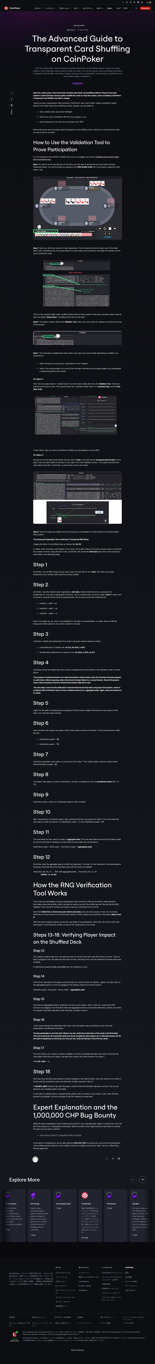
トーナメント (107, 1267)
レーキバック (84, 1273)
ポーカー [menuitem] (38, 8)
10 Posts (34, 1238)
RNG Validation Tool (78, 117)
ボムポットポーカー (63, 1302)
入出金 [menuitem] (109, 8)
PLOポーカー (61, 1281)
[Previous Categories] (133, 1179)
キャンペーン (84, 1267)
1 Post (7, 1208)
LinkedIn (11, 105)
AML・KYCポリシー (107, 1317)
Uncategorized (77, 83)
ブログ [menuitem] (125, 8)
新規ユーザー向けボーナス (89, 1277)
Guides (84, 1203)
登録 (127, 1273)
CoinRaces (83, 1290)
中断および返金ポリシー (63, 1323)
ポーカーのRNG (131, 1281)
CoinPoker (35, 1203)
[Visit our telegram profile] (130, 2)
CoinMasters (84, 1281)
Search (136, 8)
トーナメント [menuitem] (49, 8)
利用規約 (12, 1317)
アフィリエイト (131, 1286)
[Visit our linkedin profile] (138, 2)
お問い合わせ (130, 1290)
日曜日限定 (106, 1284)
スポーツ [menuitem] (99, 8)
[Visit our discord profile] (134, 2)
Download (145, 8)
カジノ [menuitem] (76, 8)
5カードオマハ (61, 1286)
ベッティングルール (84, 1323)
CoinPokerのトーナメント (112, 1273)
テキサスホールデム (63, 1273)
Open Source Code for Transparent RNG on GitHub (60, 1135)
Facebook (11, 99)
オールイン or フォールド (65, 1297)
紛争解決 (80, 1317)
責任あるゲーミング (38, 1317)
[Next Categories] (142, 1179)
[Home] (19, 1267)
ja (147, 2)
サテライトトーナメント (111, 1293)
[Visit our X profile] (123, 2)
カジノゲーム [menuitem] (87, 8)
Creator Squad (84, 1286)
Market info (112, 1203)
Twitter (11, 94)
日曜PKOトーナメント (110, 1288)
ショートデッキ (61, 1277)
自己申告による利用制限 (63, 1317)
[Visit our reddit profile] (142, 2)
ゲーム (58, 1267)
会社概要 (128, 1277)
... (91, 76)
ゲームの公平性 (128, 1323)
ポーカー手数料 (105, 1323)
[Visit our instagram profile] (127, 2)
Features (60, 1203)
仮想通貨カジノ (61, 1306)
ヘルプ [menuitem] (118, 8)
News (135, 1203)
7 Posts (110, 1208)
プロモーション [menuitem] (64, 8)
